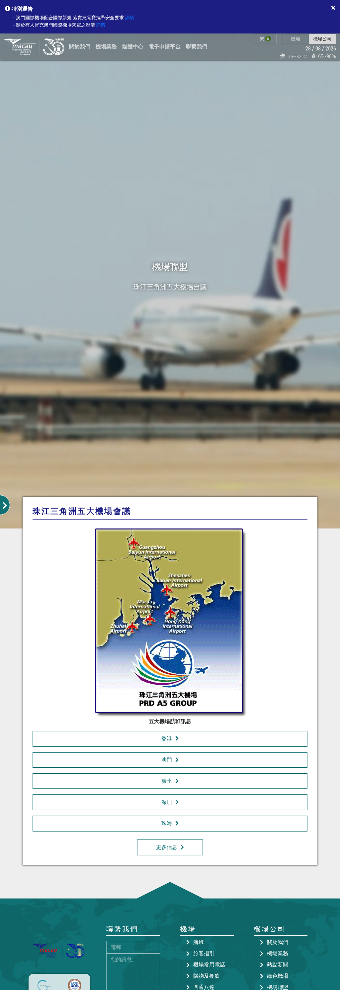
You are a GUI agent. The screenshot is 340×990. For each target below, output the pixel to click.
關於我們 (277, 942)
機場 (295, 38)
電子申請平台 (165, 46)
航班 (198, 942)
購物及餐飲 (206, 976)
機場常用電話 (209, 964)
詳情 (129, 18)
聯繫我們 (196, 46)
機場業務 (277, 953)
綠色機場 (277, 976)
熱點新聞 (277, 964)
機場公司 (322, 38)
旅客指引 (203, 953)
